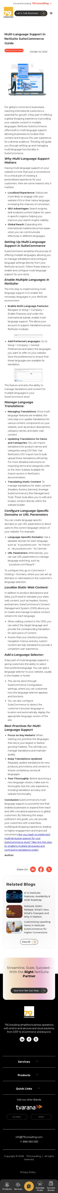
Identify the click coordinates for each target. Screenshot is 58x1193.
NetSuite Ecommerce (14, 50)
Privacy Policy (27, 1172)
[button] (43, 3)
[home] (8, 13)
